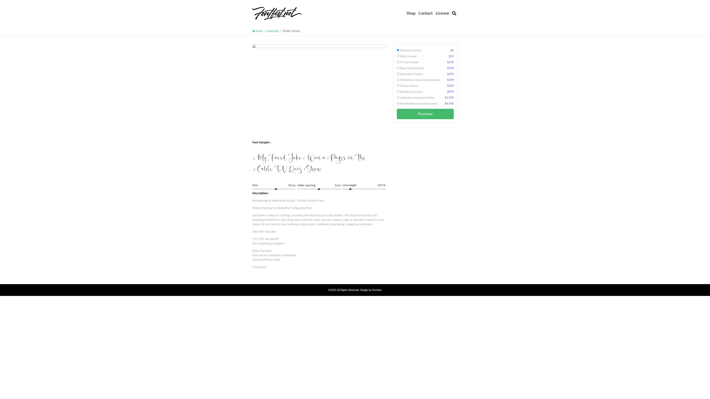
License (442, 13)
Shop (411, 13)
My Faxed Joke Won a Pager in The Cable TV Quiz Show (310, 164)
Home (259, 31)
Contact (425, 13)
